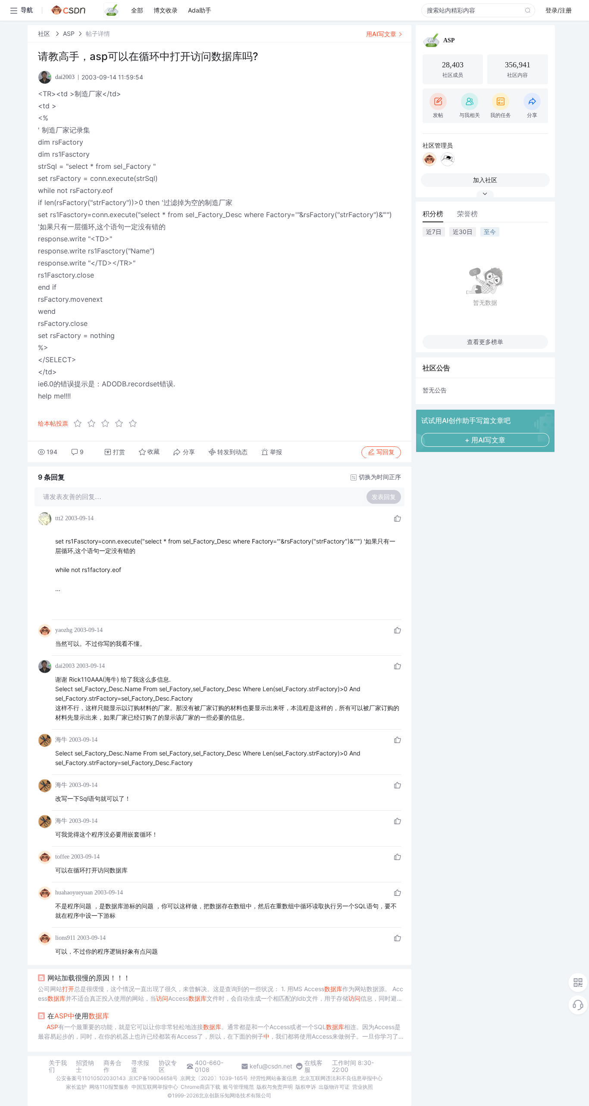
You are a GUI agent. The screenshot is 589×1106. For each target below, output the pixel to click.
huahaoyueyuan (74, 892)
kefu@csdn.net (271, 1066)
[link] (45, 33)
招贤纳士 (85, 1066)
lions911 (65, 938)
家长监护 (76, 1087)
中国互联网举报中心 (155, 1087)
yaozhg (63, 630)
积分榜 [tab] (433, 213)
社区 (45, 33)
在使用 (78, 1015)
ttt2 (59, 518)
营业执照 (362, 1087)
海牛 (61, 739)
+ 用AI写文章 (485, 440)
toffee (62, 856)
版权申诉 (305, 1087)
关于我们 (58, 1066)
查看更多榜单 (485, 341)
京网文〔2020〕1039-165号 (214, 1078)
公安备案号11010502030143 (91, 1078)
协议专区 (168, 1066)
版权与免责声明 (275, 1087)
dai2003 (65, 666)
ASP (69, 33)
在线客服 (313, 1066)
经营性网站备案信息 (274, 1078)
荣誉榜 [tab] (467, 213)
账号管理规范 (238, 1087)
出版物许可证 (334, 1087)
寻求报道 (140, 1066)
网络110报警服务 (109, 1087)
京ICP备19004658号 (153, 1078)
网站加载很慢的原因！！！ (88, 977)
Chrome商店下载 (200, 1087)
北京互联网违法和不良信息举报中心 (341, 1078)
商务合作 (112, 1066)
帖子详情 (98, 33)
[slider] (107, 423)
